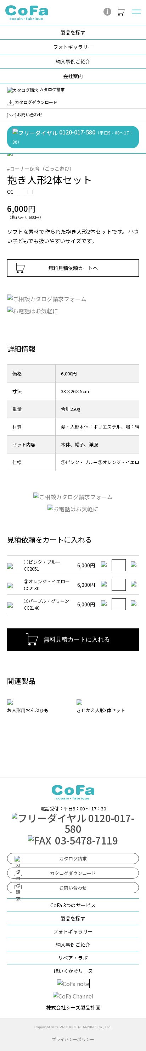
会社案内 (73, 75)
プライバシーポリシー (73, 1039)
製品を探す (73, 32)
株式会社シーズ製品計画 (73, 1007)
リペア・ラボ (73, 957)
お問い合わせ (29, 114)
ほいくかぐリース (73, 970)
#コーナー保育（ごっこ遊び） (40, 168)
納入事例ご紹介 (73, 61)
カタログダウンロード (35, 102)
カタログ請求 (51, 89)
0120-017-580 (72, 136)
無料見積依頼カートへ (73, 267)
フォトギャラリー (73, 46)
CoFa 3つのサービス (73, 905)
